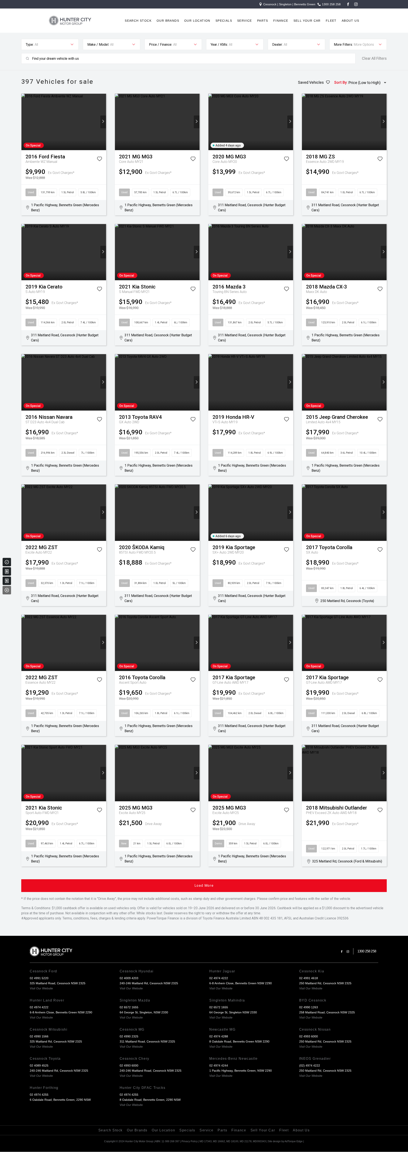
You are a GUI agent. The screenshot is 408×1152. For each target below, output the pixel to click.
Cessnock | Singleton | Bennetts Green (289, 4)
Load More (204, 886)
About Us (350, 20)
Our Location (197, 20)
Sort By (340, 82)
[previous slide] (24, 122)
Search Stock (138, 20)
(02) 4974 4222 (309, 1065)
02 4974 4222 (218, 978)
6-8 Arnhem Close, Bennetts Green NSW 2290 (240, 983)
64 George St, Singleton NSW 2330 (233, 1012)
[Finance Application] (7, 581)
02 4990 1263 (308, 1007)
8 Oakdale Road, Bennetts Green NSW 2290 (239, 1041)
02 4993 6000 (308, 1036)
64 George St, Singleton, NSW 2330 (144, 1012)
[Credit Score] (7, 562)
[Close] (7, 590)
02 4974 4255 (39, 1094)
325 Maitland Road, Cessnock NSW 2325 (57, 983)
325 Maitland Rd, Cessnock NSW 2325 (56, 1041)
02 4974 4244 (218, 1065)
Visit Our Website (41, 988)
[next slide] (103, 122)
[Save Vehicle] (99, 160)
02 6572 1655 (129, 1007)
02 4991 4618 (308, 978)
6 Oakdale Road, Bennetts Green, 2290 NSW (60, 1099)
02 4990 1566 (39, 1036)
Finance (280, 20)
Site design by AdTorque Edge (285, 1141)
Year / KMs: (219, 45)
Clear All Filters (374, 58)
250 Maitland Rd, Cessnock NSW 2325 (325, 983)
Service (244, 20)
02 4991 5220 (39, 978)
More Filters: (343, 45)
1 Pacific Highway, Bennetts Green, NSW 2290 (240, 1070)
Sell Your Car (307, 20)
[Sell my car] (7, 571)
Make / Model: (98, 45)
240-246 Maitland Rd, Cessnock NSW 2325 (149, 983)
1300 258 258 (331, 4)
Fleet (331, 20)
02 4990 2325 (129, 1036)
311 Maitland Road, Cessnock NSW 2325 (147, 1041)
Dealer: (277, 45)
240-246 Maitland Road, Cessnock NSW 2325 (150, 1070)
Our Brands (168, 20)
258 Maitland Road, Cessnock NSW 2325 (327, 1012)
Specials (223, 20)
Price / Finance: (160, 45)
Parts (262, 20)
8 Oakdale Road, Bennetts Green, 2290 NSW (150, 1099)
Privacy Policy (189, 1141)
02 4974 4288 (218, 1036)
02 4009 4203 (129, 978)
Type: (30, 45)
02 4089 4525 (39, 1065)
